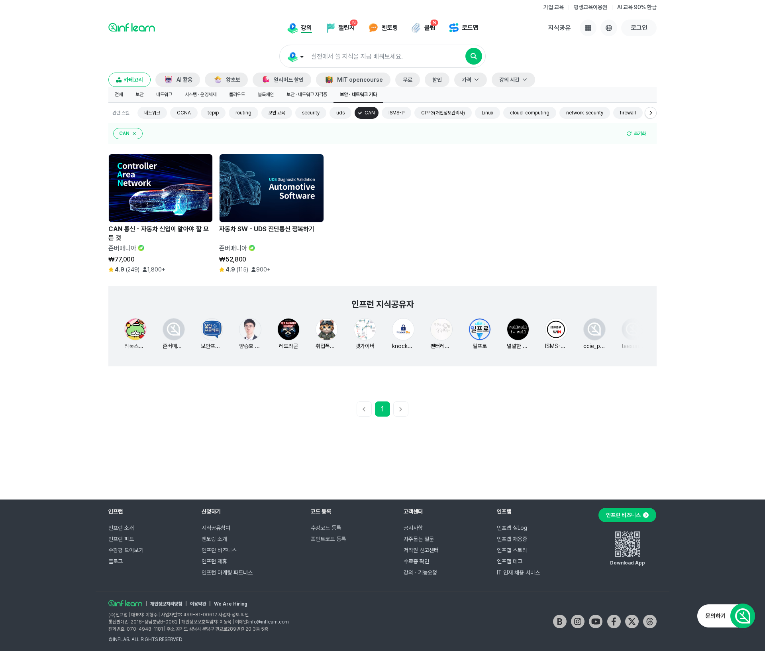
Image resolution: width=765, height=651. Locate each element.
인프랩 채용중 (512, 539)
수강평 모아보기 (125, 550)
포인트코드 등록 (328, 539)
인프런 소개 (121, 528)
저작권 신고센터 (421, 550)
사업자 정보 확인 (233, 615)
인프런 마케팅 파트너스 (227, 572)
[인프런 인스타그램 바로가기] (578, 621)
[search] (473, 56)
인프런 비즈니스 (219, 550)
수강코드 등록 (326, 528)
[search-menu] (295, 56)
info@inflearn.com (268, 622)
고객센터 (413, 511)
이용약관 (198, 604)
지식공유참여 (216, 528)
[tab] (118, 95)
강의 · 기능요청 (420, 572)
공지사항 (413, 528)
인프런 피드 (121, 539)
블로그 (115, 561)
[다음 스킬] (651, 113)
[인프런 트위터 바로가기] (632, 621)
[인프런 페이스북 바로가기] (614, 621)
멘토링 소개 (214, 539)
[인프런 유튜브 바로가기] (595, 621)
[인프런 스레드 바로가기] (650, 621)
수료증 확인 (416, 561)
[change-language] (608, 28)
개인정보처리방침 (166, 604)
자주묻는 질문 (419, 539)
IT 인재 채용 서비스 (518, 572)
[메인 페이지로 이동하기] (125, 603)
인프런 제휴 (214, 561)
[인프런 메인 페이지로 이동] (131, 27)
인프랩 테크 (509, 561)
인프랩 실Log (512, 528)
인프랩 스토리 (512, 550)
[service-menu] (588, 28)
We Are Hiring (230, 604)
